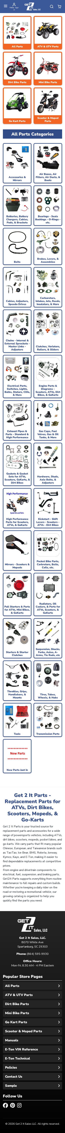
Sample (11, 1085)
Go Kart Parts (16, 1022)
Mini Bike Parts (17, 1013)
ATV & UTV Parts (19, 995)
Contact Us (13, 1076)
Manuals (11, 1040)
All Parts (12, 986)
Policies (11, 1067)
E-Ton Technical (17, 1058)
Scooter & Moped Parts (23, 1031)
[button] (6, 6)
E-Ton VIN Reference (21, 1049)
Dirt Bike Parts (17, 1004)
